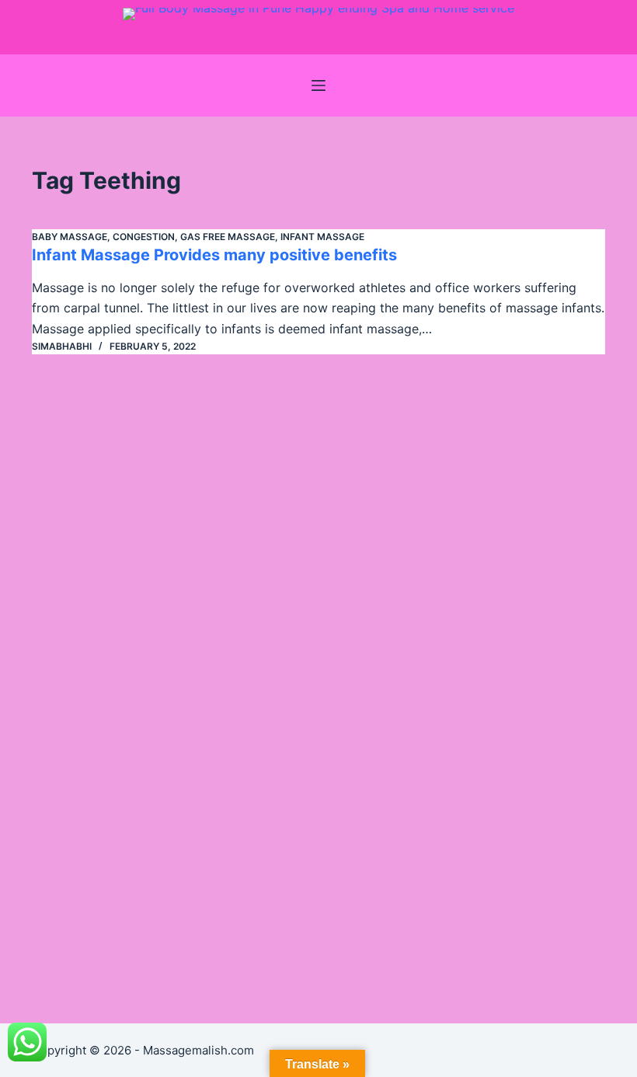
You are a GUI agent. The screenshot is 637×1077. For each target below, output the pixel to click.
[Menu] (318, 85)
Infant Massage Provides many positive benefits (214, 255)
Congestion (144, 236)
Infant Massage (322, 236)
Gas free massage (227, 236)
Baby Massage (69, 236)
